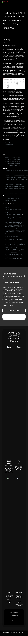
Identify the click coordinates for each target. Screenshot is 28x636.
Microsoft (23, 121)
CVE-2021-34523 (13, 216)
